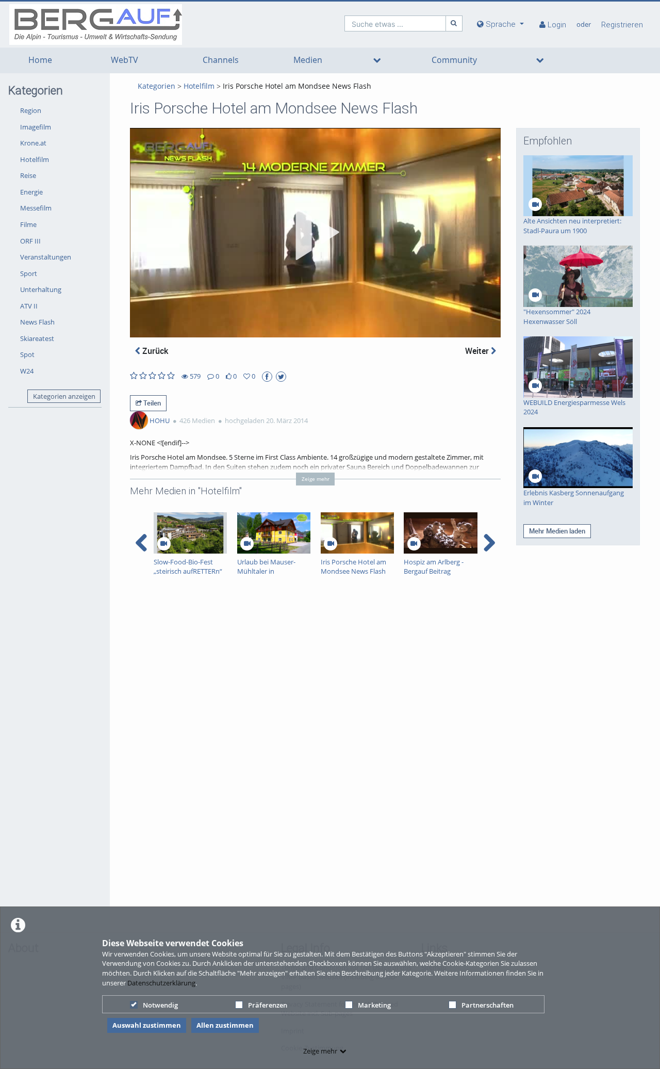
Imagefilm (35, 127)
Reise (28, 175)
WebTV (124, 60)
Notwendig (160, 1005)
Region (30, 110)
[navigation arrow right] (489, 542)
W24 (27, 371)
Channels (221, 60)
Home (40, 60)
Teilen (151, 403)
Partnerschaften (487, 1005)
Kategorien (156, 86)
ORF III (30, 241)
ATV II (29, 306)
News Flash (37, 322)
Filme (28, 224)
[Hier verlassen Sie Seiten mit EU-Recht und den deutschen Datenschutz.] (267, 376)
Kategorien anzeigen (64, 396)
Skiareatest (37, 338)
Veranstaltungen (45, 257)
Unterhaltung (40, 289)
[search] (395, 23)
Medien (307, 60)
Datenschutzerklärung (161, 982)
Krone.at (33, 143)
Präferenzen (267, 1005)
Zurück (154, 351)
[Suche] (454, 23)
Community (454, 60)
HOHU (160, 420)
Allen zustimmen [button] (225, 1025)
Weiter (478, 351)
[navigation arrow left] (141, 542)
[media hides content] (376, 60)
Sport (28, 273)
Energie (31, 192)
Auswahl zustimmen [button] (146, 1025)
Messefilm (36, 208)
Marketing (374, 1005)
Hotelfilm (34, 159)
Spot (27, 354)
